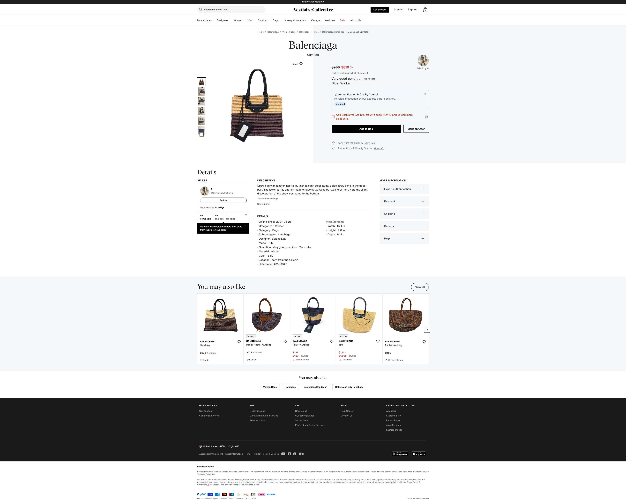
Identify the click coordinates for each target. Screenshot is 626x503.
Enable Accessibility (313, 1)
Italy (254, 498)
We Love (330, 20)
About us (391, 411)
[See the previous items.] (202, 77)
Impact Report (394, 420)
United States (227, 498)
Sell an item (379, 9)
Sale (342, 20)
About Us (355, 20)
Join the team (393, 425)
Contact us (346, 415)
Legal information (234, 453)
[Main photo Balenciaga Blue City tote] (201, 81)
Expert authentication (397, 189)
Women (238, 20)
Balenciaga (273, 31)
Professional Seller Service (309, 425)
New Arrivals (204, 20)
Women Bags (289, 31)
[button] (425, 9)
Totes (316, 31)
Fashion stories (394, 430)
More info (370, 79)
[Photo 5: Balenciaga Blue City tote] (201, 121)
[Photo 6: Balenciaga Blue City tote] (201, 130)
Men (250, 20)
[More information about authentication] (425, 94)
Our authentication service (264, 415)
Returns (389, 226)
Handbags (304, 31)
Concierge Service (209, 415)
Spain (247, 498)
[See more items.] (202, 134)
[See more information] (426, 117)
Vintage (315, 20)
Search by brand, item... (217, 9)
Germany (239, 498)
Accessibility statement (211, 453)
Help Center (347, 411)
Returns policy (257, 420)
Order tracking (257, 411)
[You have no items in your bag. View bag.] (425, 9)
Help (387, 238)
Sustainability (393, 415)
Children (263, 20)
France (200, 498)
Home (261, 31)
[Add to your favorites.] (239, 342)
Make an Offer (416, 129)
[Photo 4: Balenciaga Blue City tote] (201, 111)
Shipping (389, 214)
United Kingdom (212, 498)
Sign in (398, 9)
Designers (222, 20)
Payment (389, 201)
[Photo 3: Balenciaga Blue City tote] (201, 101)
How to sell (301, 411)
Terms (248, 453)
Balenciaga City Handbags (349, 387)
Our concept (206, 411)
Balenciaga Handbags (333, 31)
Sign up (412, 9)
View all (420, 287)
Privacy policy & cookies (266, 453)
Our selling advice (304, 415)
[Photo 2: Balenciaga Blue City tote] (201, 91)
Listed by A (422, 68)
